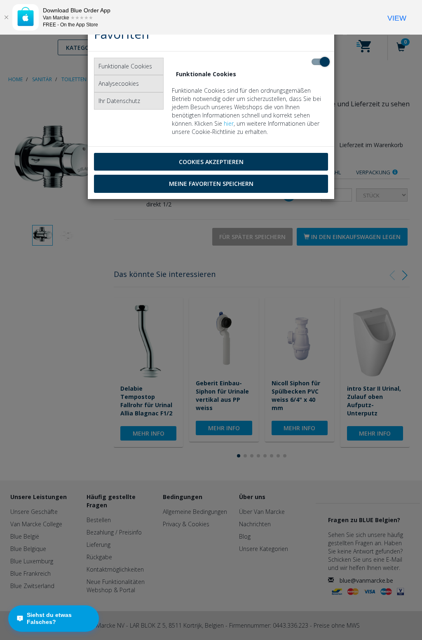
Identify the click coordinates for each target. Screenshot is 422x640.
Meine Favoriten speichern (211, 184)
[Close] (6, 17)
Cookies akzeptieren (211, 162)
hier (229, 123)
